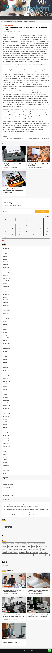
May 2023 (5, 327)
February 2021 (6, 400)
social (30, 555)
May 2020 (5, 424)
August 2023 (6, 318)
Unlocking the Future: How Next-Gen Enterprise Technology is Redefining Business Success (23, 512)
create (16, 546)
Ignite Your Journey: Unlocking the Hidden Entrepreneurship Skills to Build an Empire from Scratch (25, 509)
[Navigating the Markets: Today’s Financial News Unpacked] (38, 154)
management (22, 552)
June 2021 (5, 389)
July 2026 (5, 251)
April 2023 (5, 329)
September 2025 (6, 278)
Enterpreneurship (7, 487)
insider (4, 552)
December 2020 (6, 405)
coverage (10, 546)
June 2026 (5, 253)
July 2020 (5, 419)
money (45, 552)
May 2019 (5, 457)
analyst (12, 543)
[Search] (49, 17)
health (25, 549)
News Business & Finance (7, 25)
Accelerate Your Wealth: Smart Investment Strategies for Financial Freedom (20, 514)
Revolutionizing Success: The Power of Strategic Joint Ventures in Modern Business (22, 504)
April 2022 (5, 362)
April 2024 (5, 297)
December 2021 (6, 373)
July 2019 (5, 451)
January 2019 (6, 468)
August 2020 (6, 416)
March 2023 (5, 332)
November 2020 (6, 408)
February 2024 (6, 302)
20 (26, 231)
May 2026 (5, 256)
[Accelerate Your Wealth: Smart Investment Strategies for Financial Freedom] (14, 631)
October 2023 (6, 313)
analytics (18, 543)
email (29, 546)
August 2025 (6, 280)
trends (12, 557)
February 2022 (6, 367)
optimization (11, 555)
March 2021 (5, 397)
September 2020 (6, 413)
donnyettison (5, 565)
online (4, 555)
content (4, 546)
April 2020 (5, 427)
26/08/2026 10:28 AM (13, 619)
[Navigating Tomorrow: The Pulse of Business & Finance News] (14, 154)
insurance (10, 552)
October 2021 (6, 378)
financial (10, 549)
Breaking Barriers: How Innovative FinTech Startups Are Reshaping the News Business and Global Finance (13, 190)
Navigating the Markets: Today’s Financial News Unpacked (38, 164)
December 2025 (6, 270)
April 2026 (5, 259)
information (44, 549)
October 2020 (6, 411)
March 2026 (5, 261)
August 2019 (6, 449)
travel (7, 557)
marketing (35, 552)
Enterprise (5, 490)
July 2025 (5, 283)
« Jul (3, 240)
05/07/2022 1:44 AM (14, 31)
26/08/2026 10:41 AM (13, 593)
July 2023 (5, 321)
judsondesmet (5, 567)
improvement (36, 549)
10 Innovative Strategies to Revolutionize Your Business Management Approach (21, 506)
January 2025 (6, 289)
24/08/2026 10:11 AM (38, 167)
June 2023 (5, 324)
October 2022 (6, 345)
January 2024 (6, 305)
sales (17, 555)
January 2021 (6, 402)
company (30, 543)
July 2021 (5, 386)
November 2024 (6, 294)
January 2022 (6, 370)
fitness (16, 549)
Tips (3, 557)
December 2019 (6, 438)
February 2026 (6, 264)
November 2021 (6, 375)
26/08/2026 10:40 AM (38, 593)
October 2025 (6, 275)
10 (5, 228)
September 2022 (6, 348)
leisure (15, 552)
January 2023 (6, 337)
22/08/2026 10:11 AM (13, 194)
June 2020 (5, 421)
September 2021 (6, 381)
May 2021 (5, 392)
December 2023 (6, 308)
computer (36, 543)
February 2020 (6, 432)
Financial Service (6, 492)
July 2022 (5, 354)
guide (21, 549)
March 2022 (5, 364)
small (26, 555)
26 (19, 234)
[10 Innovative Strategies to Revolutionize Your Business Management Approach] (38, 580)
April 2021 (5, 394)
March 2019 (5, 462)
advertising (5, 543)
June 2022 (5, 356)
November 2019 (6, 440)
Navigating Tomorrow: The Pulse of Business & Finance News (13, 164)
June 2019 (5, 454)
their (47, 555)
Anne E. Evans (6, 31)
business (24, 543)
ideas (30, 549)
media (41, 552)
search (21, 555)
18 (12, 231)
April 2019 (5, 459)
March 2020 (5, 430)
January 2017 (6, 473)
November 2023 (6, 310)
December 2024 (6, 291)
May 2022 (5, 359)
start (35, 555)
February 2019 (6, 465)
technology (41, 555)
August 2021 (6, 383)
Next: (39, 137)
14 (33, 228)
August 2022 (6, 351)
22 (40, 231)
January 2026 (6, 267)
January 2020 (6, 435)
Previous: (13, 137)
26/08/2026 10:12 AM (13, 167)
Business (5, 481)
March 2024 (5, 299)
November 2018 (6, 470)
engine (33, 546)
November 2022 (6, 343)
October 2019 (6, 443)
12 (19, 228)
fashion (46, 546)
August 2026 (6, 248)
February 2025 (6, 286)
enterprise (39, 546)
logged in (11, 205)
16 (47, 228)
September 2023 (6, 316)
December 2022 (6, 340)
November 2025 (6, 272)
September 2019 (6, 446)
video (17, 557)
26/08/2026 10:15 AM (13, 644)
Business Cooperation (8, 484)
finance (4, 549)
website (22, 557)
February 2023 (6, 335)
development (23, 546)
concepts (42, 543)
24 (5, 234)
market (29, 552)
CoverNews (27, 650)
